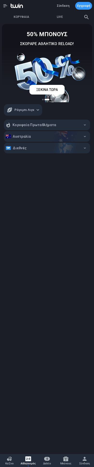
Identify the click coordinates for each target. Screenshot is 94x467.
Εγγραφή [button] (83, 5)
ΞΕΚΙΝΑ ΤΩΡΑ (47, 90)
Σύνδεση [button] (63, 5)
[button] (5, 5)
